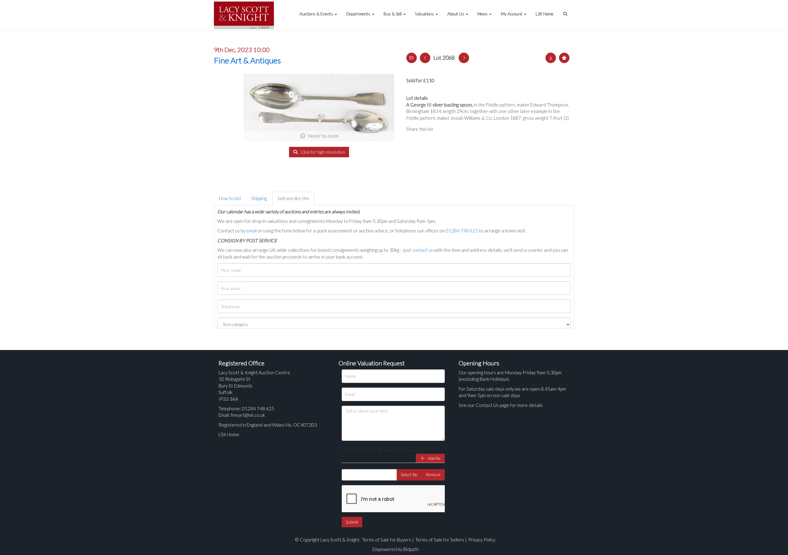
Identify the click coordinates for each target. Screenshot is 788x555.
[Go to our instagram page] (468, 129)
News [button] (482, 13)
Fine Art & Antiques (247, 60)
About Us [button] (456, 13)
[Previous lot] (425, 58)
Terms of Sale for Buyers (386, 539)
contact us (422, 250)
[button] (566, 11)
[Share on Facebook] (443, 129)
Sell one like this (293, 198)
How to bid (230, 198)
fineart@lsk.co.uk (248, 415)
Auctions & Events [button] (317, 13)
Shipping (259, 198)
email (251, 230)
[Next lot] (464, 58)
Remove (433, 474)
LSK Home (544, 13)
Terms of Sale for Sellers (439, 539)
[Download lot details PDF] (550, 58)
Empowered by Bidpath (395, 549)
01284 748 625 (462, 230)
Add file (434, 458)
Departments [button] (358, 13)
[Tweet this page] (455, 129)
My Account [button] (512, 13)
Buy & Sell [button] (393, 13)
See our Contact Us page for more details (501, 405)
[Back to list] (411, 58)
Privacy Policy (481, 539)
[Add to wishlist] (564, 58)
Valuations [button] (425, 13)
